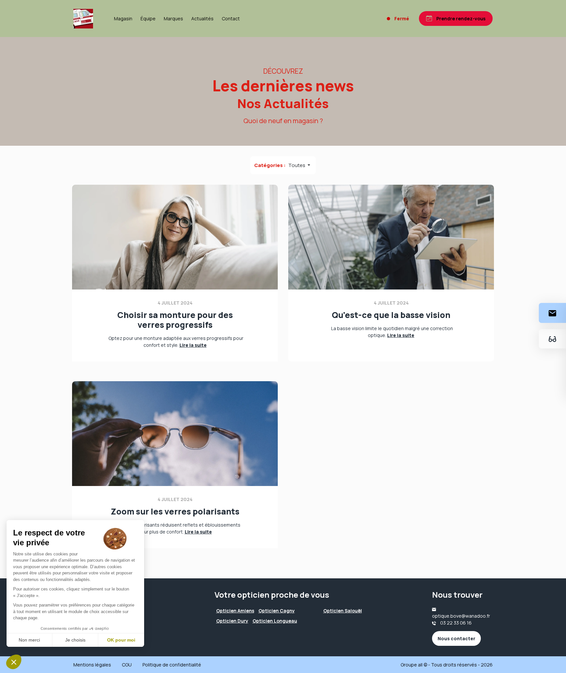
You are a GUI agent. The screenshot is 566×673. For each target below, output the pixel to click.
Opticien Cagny (276, 611)
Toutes (297, 165)
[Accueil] (83, 18)
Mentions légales (92, 665)
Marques (173, 18)
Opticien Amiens (235, 611)
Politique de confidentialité (171, 665)
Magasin (123, 18)
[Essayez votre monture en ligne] (552, 338)
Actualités (202, 18)
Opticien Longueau (275, 621)
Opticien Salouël (342, 611)
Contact (231, 18)
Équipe (148, 18)
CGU (127, 665)
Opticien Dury (232, 621)
